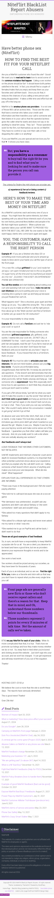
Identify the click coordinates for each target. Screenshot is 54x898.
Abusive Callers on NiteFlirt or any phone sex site (23, 744)
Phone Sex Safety (9, 812)
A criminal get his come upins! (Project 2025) (21, 740)
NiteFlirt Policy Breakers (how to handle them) (22, 777)
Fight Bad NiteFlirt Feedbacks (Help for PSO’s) (22, 769)
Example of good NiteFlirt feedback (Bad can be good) (26, 784)
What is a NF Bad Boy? (12, 765)
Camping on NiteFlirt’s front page (16, 731)
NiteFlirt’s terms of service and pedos (18, 808)
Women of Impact (10, 715)
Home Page (6, 888)
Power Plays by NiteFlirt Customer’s (17, 796)
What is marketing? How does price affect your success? (27, 719)
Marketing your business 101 (14, 756)
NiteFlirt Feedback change (13, 751)
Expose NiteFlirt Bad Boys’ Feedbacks (18, 791)
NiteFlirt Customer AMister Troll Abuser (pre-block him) (25, 800)
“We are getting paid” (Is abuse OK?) (17, 760)
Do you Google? (9, 726)
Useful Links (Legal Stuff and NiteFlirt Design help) (31, 891)
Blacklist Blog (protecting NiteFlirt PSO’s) (25, 888)
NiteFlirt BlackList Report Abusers (27, 7)
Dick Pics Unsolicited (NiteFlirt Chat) (17, 735)
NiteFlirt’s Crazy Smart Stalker (15, 816)
